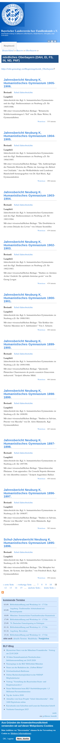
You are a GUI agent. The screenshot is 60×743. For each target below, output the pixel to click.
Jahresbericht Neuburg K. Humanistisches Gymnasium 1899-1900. (29, 344)
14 (16, 587)
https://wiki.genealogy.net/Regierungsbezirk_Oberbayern (28, 68)
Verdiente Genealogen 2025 (17, 709)
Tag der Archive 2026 (15, 695)
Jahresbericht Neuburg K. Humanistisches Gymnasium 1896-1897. (29, 493)
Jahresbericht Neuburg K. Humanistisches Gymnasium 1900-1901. (29, 298)
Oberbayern (31, 50)
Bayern (19, 50)
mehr (54, 713)
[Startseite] (13, 25)
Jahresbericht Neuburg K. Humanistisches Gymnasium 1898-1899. (29, 394)
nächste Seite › (34, 587)
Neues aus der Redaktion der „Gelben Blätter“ (24, 667)
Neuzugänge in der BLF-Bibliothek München (24, 663)
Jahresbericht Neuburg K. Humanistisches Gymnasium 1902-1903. (29, 245)
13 (11, 587)
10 (51, 584)
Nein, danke (23, 739)
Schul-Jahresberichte (23, 92)
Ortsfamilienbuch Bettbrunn (17, 671)
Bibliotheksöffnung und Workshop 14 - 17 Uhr (29, 604)
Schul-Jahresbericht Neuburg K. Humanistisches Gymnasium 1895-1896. (29, 543)
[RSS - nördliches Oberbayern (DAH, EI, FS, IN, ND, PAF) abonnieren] (2, 592)
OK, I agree (8, 739)
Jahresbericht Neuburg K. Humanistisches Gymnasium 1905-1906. (29, 83)
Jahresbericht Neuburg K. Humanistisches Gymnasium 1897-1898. (29, 443)
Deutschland (8, 50)
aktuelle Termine (20, 638)
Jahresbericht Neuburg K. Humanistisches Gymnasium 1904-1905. (29, 136)
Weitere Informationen (21, 733)
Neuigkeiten (44, 638)
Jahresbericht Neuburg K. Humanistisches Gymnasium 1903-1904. (29, 195)
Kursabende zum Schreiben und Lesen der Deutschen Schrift (30, 705)
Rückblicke (32, 638)
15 (21, 587)
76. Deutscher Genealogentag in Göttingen (27, 623)
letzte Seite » (50, 587)
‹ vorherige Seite (24, 584)
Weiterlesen (41, 121)
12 (5, 587)
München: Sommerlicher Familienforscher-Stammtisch (32, 615)
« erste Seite (8, 584)
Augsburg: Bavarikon (19, 631)
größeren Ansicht (50, 716)
